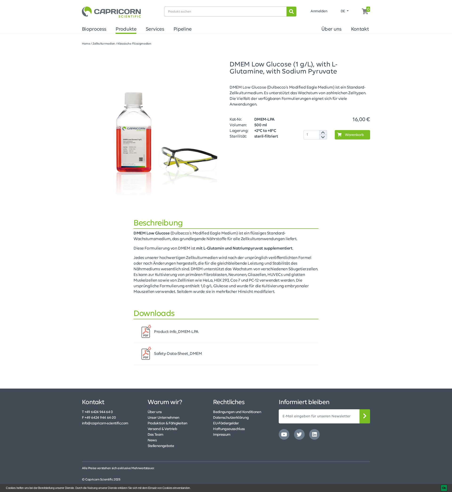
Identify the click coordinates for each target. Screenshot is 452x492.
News (152, 440)
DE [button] (343, 11)
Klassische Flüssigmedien (134, 43)
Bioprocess (94, 29)
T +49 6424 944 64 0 (97, 412)
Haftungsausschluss (229, 429)
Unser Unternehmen (163, 418)
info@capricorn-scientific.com (105, 423)
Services (155, 29)
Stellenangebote (161, 446)
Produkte (126, 29)
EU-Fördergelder (226, 423)
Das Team (155, 435)
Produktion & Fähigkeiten (167, 423)
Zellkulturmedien (104, 43)
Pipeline (183, 29)
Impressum (221, 435)
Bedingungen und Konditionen (237, 412)
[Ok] (444, 488)
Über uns (331, 29)
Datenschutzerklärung (231, 418)
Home (86, 43)
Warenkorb (354, 135)
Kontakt (360, 29)
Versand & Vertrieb (162, 429)
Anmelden (319, 11)
